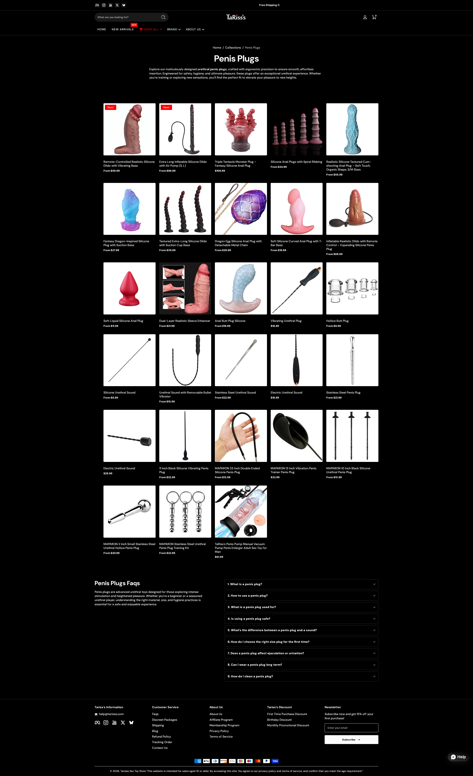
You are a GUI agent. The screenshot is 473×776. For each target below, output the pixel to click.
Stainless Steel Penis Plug (343, 392)
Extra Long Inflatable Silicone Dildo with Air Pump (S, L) (183, 164)
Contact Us (160, 748)
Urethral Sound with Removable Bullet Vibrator (185, 394)
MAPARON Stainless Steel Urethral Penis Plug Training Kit (182, 546)
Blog (155, 731)
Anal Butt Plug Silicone (230, 321)
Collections (233, 48)
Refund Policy (161, 736)
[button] (374, 17)
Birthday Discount (279, 720)
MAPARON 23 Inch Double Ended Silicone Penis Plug (237, 470)
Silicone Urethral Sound (119, 392)
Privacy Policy (219, 731)
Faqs (155, 714)
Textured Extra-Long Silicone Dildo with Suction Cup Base (183, 243)
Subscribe (348, 739)
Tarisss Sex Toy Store (133, 771)
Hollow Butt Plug (337, 321)
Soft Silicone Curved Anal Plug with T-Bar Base (296, 243)
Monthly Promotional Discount (288, 725)
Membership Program (224, 725)
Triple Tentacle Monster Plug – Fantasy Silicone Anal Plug (235, 164)
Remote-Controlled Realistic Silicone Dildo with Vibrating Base (129, 164)
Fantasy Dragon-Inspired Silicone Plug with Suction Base (126, 243)
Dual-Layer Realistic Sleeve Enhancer (184, 321)
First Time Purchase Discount (287, 714)
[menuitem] (179, 714)
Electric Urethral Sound (286, 392)
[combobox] (126, 17)
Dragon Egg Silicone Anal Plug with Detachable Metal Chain (238, 243)
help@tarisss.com (111, 714)
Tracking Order (162, 742)
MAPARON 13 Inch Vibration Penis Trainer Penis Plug (293, 470)
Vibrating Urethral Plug (286, 321)
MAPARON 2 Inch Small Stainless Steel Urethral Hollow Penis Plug (129, 546)
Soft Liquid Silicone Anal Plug (123, 321)
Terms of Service (221, 736)
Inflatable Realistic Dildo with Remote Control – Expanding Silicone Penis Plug (351, 245)
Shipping (158, 725)
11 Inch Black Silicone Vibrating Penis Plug (183, 470)
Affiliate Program (221, 720)
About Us (216, 714)
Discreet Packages (164, 720)
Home (217, 48)
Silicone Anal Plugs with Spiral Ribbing (296, 162)
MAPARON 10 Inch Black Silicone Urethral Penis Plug (348, 470)
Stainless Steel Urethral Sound (235, 392)
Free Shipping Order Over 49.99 (234, 5)
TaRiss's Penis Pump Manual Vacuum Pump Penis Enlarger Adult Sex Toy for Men (241, 548)
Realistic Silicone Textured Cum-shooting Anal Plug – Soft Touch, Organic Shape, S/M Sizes (348, 165)
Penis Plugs (252, 48)
